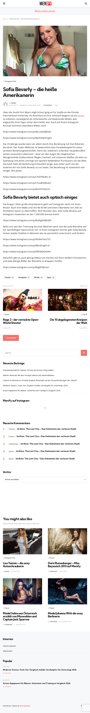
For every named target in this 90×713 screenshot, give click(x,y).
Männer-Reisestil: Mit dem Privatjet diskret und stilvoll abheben (28, 375)
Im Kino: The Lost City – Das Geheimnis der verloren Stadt (46, 429)
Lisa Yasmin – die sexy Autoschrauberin (16, 564)
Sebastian (53, 571)
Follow (45, 412)
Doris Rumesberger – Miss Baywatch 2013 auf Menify (64, 564)
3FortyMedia (25, 706)
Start (4, 19)
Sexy (50, 277)
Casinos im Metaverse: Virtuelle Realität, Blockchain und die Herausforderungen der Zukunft (40, 380)
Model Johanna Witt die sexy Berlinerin (65, 614)
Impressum (7, 651)
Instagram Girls (10, 81)
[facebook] (81, 706)
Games (6, 314)
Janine (7, 571)
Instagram (23, 277)
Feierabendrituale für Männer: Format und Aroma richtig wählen (28, 370)
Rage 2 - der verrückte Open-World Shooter (21, 321)
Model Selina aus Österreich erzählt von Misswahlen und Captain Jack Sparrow (20, 616)
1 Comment (47, 105)
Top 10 (84, 314)
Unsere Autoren (9, 646)
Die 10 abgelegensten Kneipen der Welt (68, 321)
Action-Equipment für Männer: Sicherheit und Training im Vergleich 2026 (31, 390)
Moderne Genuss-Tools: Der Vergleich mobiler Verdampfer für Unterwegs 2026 (35, 385)
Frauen (9, 277)
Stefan (13, 103)
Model (81, 115)
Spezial (6, 666)
